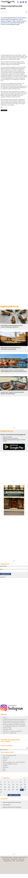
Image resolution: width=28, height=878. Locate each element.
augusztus (6, 778)
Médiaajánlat (7, 861)
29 (21, 789)
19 (9, 787)
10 (1, 784)
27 (13, 789)
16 (25, 784)
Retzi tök (5, 760)
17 (1, 787)
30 (25, 789)
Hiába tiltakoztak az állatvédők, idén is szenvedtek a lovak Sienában (11, 348)
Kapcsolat (14, 859)
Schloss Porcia (6, 757)
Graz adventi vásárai (7, 729)
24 (1, 789)
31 (1, 792)
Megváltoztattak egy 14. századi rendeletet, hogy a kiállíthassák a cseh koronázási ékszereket (14, 370)
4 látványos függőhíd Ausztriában (10, 764)
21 (17, 787)
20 (13, 787)
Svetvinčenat (5, 767)
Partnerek (21, 859)
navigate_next (27, 748)
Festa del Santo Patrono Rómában (12, 807)
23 (25, 787)
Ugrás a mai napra (14, 795)
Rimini (4, 770)
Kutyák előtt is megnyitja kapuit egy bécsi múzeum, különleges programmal (12, 326)
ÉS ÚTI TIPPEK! (5, 741)
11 (5, 784)
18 (5, 787)
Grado (4, 769)
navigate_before (1, 777)
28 (17, 789)
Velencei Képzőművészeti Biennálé (12, 802)
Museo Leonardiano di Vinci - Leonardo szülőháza (14, 762)
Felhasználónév (3, 566)
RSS (14, 861)
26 (9, 789)
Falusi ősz (5, 717)
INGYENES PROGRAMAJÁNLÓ (10, 740)
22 (21, 787)
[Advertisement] (14, 39)
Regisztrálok (2, 577)
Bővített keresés (4, 749)
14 (17, 784)
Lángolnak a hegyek (7, 727)
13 (13, 784)
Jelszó (1, 569)
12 (9, 784)
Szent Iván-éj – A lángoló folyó (9, 732)
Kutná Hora (5, 758)
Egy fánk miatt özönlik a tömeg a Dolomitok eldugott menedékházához (12, 392)
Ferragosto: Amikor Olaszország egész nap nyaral (14, 722)
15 (21, 784)
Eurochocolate (6, 804)
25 (5, 789)
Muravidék (5, 765)
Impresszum (6, 859)
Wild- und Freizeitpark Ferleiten (9, 755)
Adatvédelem (20, 861)
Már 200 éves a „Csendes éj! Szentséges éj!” (12, 731)
